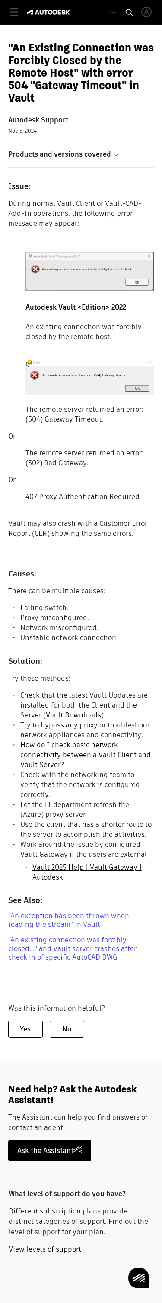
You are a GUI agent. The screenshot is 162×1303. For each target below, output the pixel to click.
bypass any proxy (69, 725)
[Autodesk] (49, 12)
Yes (25, 1029)
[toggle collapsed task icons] (113, 12)
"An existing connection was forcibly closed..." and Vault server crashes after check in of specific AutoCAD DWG (72, 948)
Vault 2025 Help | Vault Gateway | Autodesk (87, 872)
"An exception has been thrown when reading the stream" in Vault (68, 920)
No (66, 1029)
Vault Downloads (73, 715)
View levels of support (45, 1249)
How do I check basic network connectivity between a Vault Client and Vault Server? (85, 755)
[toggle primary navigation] (18, 12)
